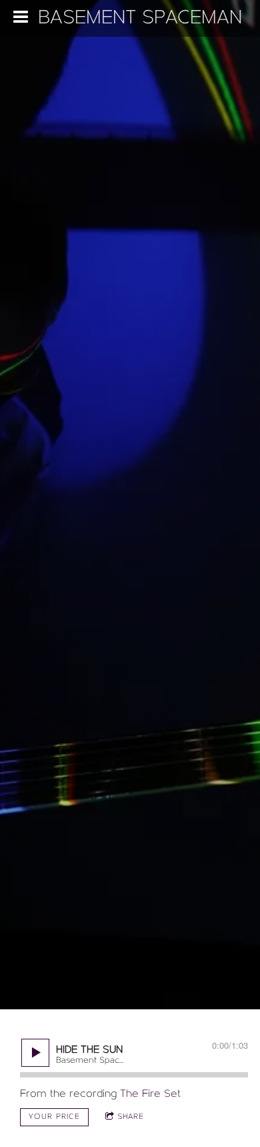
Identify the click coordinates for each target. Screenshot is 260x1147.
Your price (54, 1117)
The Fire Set (150, 1094)
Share (130, 1117)
